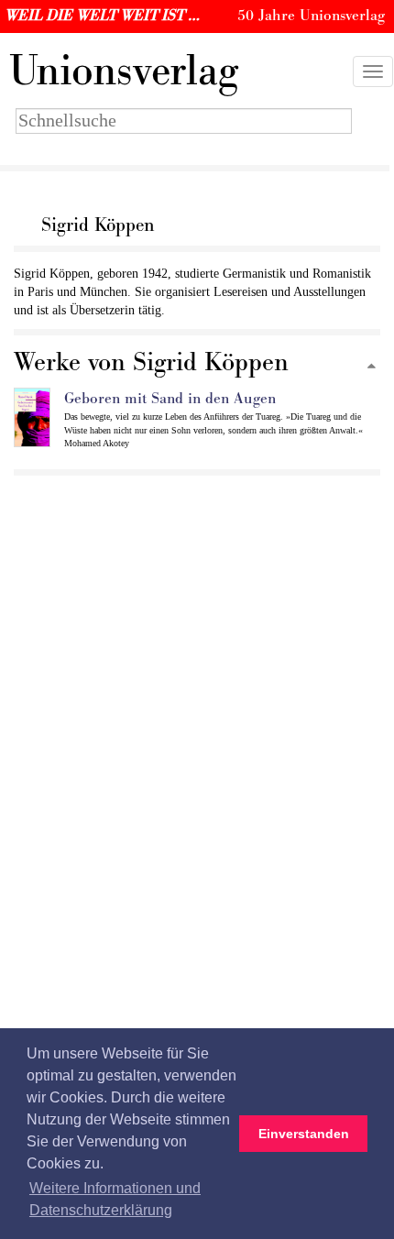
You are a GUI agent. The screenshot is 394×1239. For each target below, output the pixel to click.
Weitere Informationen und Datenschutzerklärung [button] (115, 1199)
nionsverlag (123, 71)
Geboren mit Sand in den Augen (170, 398)
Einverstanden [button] (303, 1133)
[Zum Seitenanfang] (371, 367)
